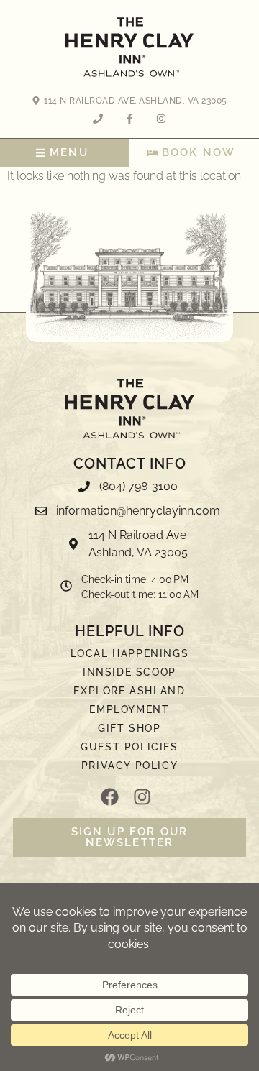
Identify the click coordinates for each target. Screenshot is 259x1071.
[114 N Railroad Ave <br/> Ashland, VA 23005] (129, 548)
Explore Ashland (129, 691)
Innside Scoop (129, 672)
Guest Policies (129, 747)
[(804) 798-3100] (129, 490)
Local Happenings (130, 653)
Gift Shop (129, 728)
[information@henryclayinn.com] (129, 514)
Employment (129, 709)
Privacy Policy (129, 765)
